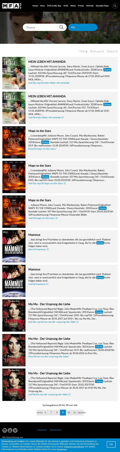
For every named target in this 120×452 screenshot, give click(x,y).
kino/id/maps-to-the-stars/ (42, 148)
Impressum (42, 429)
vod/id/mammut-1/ (38, 284)
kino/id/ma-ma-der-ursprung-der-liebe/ (48, 356)
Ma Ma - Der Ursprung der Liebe (49, 304)
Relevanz (96, 51)
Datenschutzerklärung (74, 446)
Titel (82, 51)
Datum (111, 51)
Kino (42, 5)
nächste (80, 412)
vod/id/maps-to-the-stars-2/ (43, 218)
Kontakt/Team (102, 5)
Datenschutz (55, 429)
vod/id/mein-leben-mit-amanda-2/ (46, 117)
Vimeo (15, 430)
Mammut (34, 235)
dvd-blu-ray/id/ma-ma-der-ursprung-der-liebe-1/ (53, 321)
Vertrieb (90, 5)
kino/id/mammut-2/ (38, 249)
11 (74, 412)
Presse (81, 5)
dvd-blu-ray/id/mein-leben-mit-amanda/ (49, 82)
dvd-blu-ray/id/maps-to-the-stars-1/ (47, 183)
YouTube (10, 430)
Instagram (4, 430)
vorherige (39, 412)
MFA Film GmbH (11, 5)
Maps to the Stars (39, 131)
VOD (66, 5)
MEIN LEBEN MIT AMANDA (47, 62)
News (73, 5)
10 (68, 412)
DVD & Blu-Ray (54, 5)
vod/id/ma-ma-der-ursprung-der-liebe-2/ (49, 394)
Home (35, 5)
